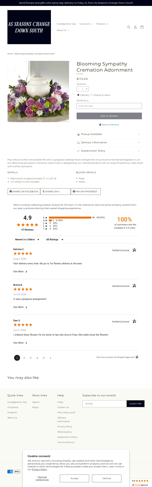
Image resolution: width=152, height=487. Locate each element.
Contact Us (63, 407)
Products (12, 412)
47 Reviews (31, 229)
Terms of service (65, 442)
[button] (86, 24)
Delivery (85, 95)
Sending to (87, 100)
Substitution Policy (67, 437)
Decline (107, 478)
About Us (12, 417)
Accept (74, 478)
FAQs (60, 402)
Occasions (12, 407)
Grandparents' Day (17, 402)
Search (35, 402)
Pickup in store (102, 95)
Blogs (35, 407)
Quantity (81, 84)
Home (10, 54)
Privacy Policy (39, 469)
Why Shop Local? (66, 412)
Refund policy (64, 432)
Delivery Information (63, 419)
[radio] (76, 218)
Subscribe (135, 403)
